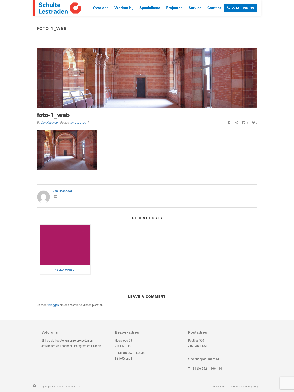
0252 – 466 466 (243, 8)
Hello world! (65, 269)
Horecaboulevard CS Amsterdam (214, 37)
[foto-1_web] (147, 78)
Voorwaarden (218, 386)
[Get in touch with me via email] (55, 197)
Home (186, 37)
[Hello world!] (65, 245)
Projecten (174, 8)
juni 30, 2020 (78, 122)
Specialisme (149, 8)
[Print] (229, 122)
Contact (214, 8)
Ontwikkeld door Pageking (244, 386)
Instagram (80, 346)
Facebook (66, 346)
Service (195, 8)
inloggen (53, 305)
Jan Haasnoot (50, 122)
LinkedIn (96, 346)
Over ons (100, 8)
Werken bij (123, 8)
